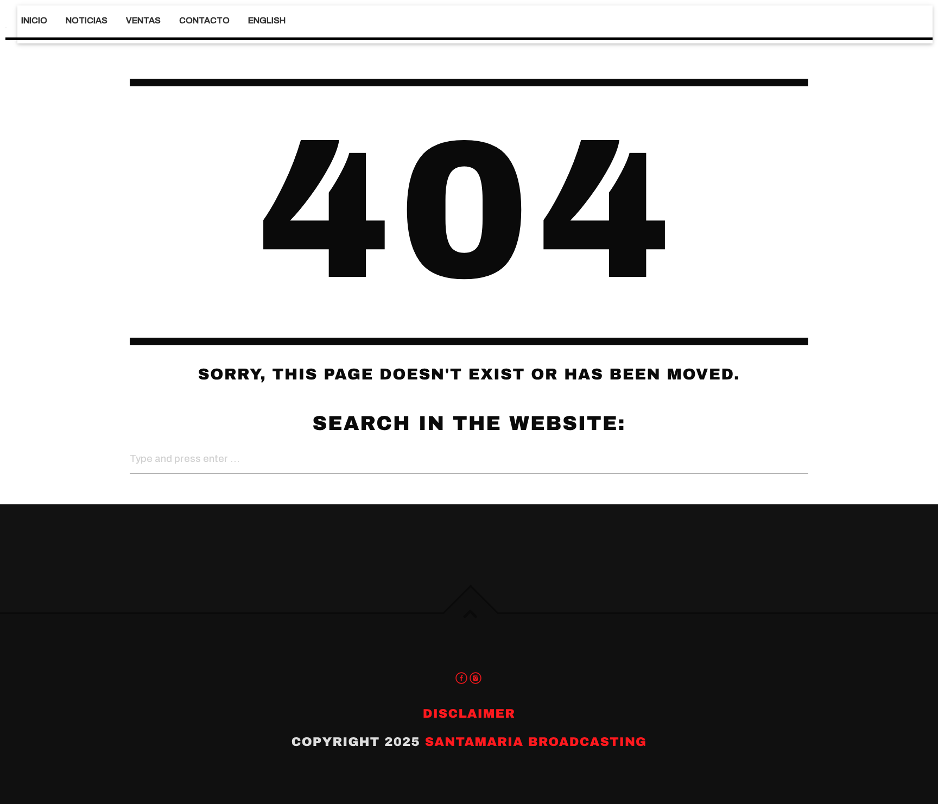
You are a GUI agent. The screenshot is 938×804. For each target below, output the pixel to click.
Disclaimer (469, 713)
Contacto (204, 20)
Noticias (86, 20)
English (267, 20)
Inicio (34, 20)
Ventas (143, 20)
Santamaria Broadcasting (536, 742)
